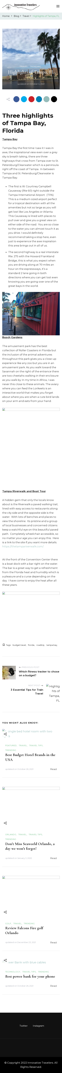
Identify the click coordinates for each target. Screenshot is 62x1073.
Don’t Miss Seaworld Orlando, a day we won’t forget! (30, 846)
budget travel (19, 645)
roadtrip (40, 645)
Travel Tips (36, 745)
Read (53, 769)
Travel (24, 66)
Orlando (10, 834)
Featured (11, 745)
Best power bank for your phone (30, 976)
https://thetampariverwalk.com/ (23, 546)
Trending (35, 66)
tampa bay (51, 645)
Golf (8, 923)
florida (31, 645)
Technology (12, 972)
